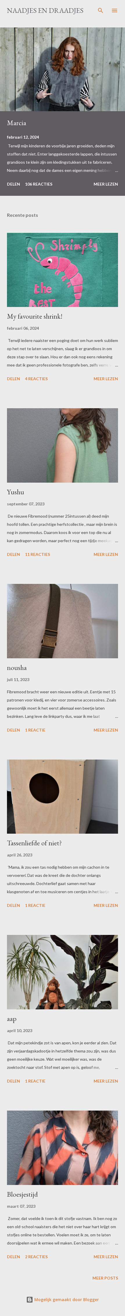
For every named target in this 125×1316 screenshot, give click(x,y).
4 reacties (36, 378)
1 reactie (35, 729)
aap (12, 1018)
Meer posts (105, 1277)
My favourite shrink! (35, 316)
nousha (17, 667)
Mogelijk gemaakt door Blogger (66, 1299)
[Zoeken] (100, 10)
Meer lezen (106, 183)
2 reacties (36, 1256)
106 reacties (38, 183)
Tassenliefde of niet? (34, 842)
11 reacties (37, 554)
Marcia (16, 122)
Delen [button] (13, 183)
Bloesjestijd (22, 1194)
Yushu (15, 491)
